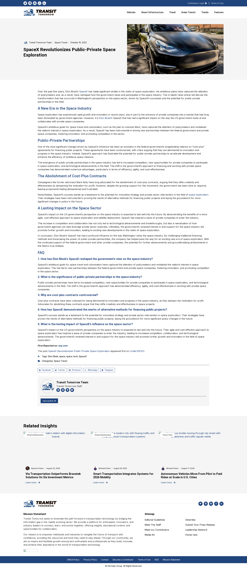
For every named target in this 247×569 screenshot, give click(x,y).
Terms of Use (144, 559)
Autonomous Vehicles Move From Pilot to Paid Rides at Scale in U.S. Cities (191, 475)
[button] (45, 370)
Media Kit (150, 534)
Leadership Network (196, 529)
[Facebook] (34, 3)
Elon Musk (53, 356)
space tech (72, 356)
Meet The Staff (153, 524)
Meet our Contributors (157, 529)
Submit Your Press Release (200, 524)
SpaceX (83, 91)
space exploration (198, 194)
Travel (172, 12)
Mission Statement (171, 559)
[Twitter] (25, 3)
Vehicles (131, 12)
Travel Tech (167, 435)
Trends (205, 12)
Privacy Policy (90, 559)
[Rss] (44, 3)
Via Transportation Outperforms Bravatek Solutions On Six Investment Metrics (53, 475)
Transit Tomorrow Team (72, 382)
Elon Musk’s (105, 118)
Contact (104, 559)
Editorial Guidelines (155, 519)
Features (219, 12)
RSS (157, 559)
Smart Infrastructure (152, 12)
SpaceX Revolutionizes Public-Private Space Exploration (79, 351)
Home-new (191, 534)
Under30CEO (137, 351)
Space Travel (61, 42)
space (62, 356)
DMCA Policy (73, 559)
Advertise (190, 519)
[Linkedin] (30, 3)
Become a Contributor (123, 559)
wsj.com (63, 345)
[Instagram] (39, 3)
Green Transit (188, 12)
